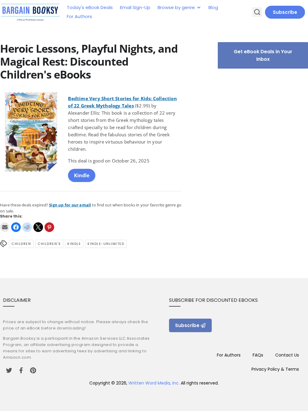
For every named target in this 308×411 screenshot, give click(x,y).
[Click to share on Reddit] (27, 227)
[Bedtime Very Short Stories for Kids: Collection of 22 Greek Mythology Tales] (32, 136)
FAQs (258, 355)
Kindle (81, 175)
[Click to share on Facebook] (16, 227)
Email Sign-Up (135, 7)
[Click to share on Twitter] (38, 227)
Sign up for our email (70, 205)
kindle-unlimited (106, 243)
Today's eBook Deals (90, 7)
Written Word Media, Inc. (154, 383)
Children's (49, 243)
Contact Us (287, 355)
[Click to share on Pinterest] (49, 227)
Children (21, 243)
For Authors (79, 16)
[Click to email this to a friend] (5, 227)
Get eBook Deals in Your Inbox (263, 55)
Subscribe (285, 12)
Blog (213, 7)
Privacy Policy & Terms (275, 369)
